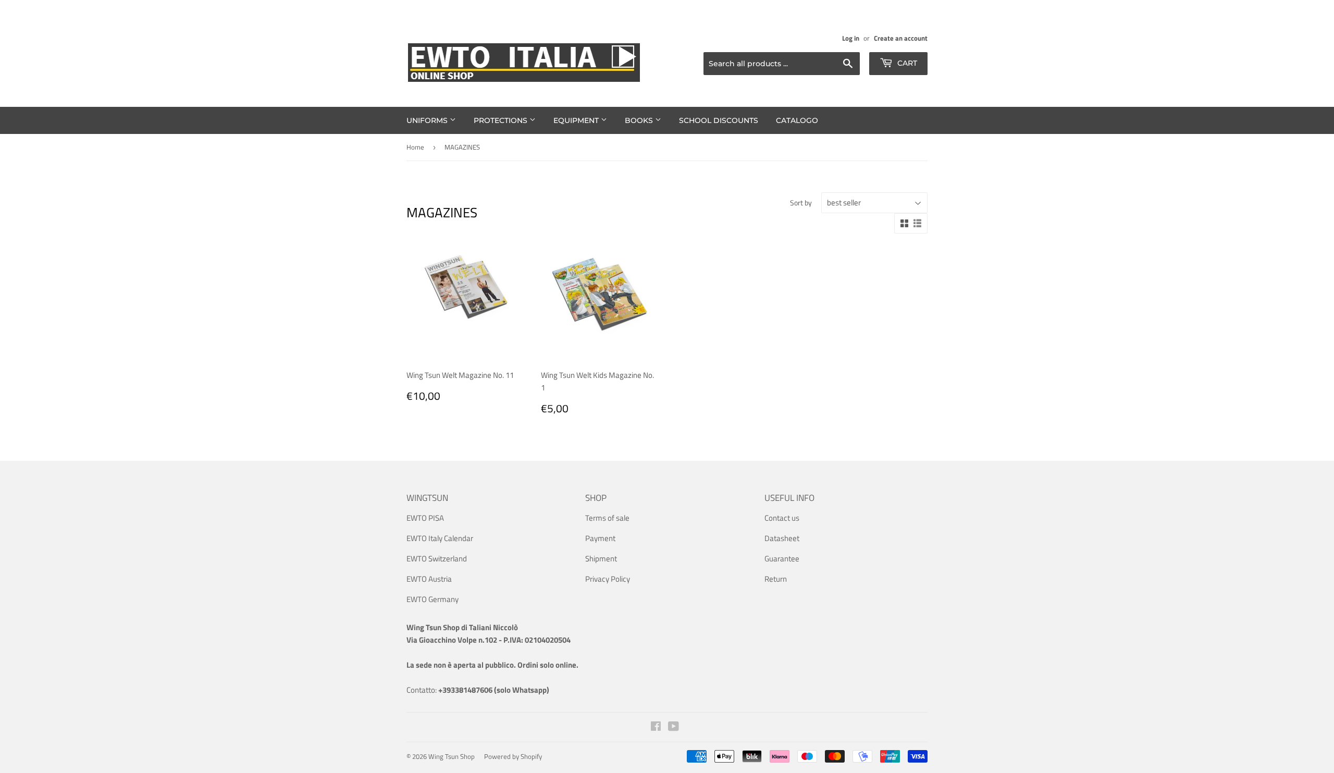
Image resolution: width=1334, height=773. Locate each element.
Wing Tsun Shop (451, 756)
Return (775, 579)
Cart (906, 63)
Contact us (781, 518)
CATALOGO (797, 120)
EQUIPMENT (577, 120)
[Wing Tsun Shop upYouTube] (673, 727)
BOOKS (640, 120)
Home (415, 147)
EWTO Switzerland (436, 559)
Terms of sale (607, 518)
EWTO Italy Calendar (439, 538)
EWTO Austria (429, 579)
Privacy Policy (607, 579)
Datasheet (781, 538)
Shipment (601, 559)
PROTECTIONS (501, 120)
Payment (600, 538)
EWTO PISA (425, 518)
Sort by (801, 202)
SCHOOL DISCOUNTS (718, 120)
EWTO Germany (432, 599)
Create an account (901, 38)
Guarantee (781, 559)
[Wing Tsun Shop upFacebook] (655, 727)
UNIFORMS (428, 120)
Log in (850, 38)
